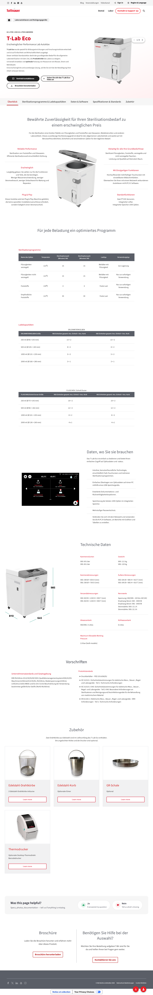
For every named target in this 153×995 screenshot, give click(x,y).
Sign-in (120, 2)
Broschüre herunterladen (25, 85)
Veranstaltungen (92, 3)
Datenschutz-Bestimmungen (125, 983)
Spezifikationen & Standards (107, 101)
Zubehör (130, 101)
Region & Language (138, 2)
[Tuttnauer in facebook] (11, 3)
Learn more (27, 799)
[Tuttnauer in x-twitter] (18, 3)
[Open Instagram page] (25, 982)
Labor (110, 10)
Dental (101, 10)
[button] (142, 40)
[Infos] (143, 989)
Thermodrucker (18, 849)
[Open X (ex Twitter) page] (12, 982)
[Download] (136, 989)
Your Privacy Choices (84, 992)
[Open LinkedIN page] (16, 982)
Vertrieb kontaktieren (25, 78)
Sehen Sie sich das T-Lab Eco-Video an (59, 78)
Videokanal (105, 3)
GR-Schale (113, 785)
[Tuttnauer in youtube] (21, 3)
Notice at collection (61, 992)
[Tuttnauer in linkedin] (14, 3)
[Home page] (9, 20)
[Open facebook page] (8, 982)
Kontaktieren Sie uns (105, 960)
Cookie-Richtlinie (141, 983)
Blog (82, 3)
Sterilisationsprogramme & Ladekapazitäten (44, 101)
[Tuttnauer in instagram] (8, 3)
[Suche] (144, 10)
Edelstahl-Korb (66, 785)
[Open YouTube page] (21, 982)
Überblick (12, 101)
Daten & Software (79, 101)
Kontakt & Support (126, 10)
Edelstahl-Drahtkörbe (21, 785)
